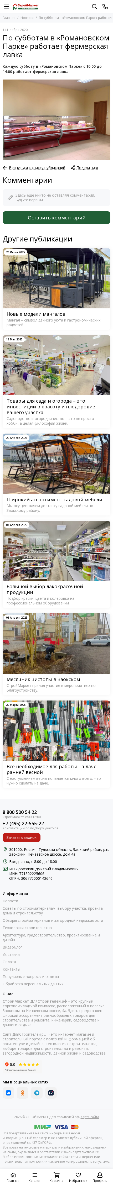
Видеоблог (12, 947)
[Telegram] (37, 1093)
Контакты (11, 969)
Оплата (9, 962)
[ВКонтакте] (8, 1093)
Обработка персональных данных (33, 984)
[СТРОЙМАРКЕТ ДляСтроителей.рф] (26, 6)
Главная (9, 17)
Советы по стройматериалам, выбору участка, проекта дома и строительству (53, 910)
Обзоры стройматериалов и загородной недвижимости (53, 920)
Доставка (11, 954)
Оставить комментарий (56, 217)
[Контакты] (105, 6)
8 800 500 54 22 (20, 812)
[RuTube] (51, 1093)
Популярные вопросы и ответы (31, 976)
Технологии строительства (27, 927)
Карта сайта (90, 1117)
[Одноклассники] (22, 1093)
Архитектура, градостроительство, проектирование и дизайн (51, 937)
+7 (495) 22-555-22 (23, 823)
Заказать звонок (22, 837)
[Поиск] (94, 6)
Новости (27, 17)
